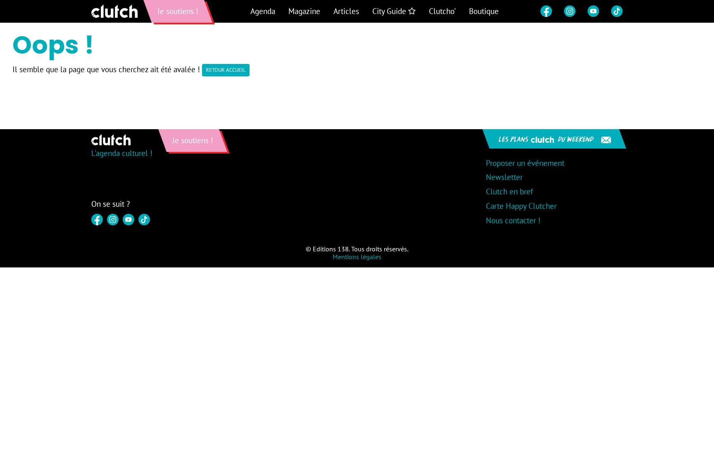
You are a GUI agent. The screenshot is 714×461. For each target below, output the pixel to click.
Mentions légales (357, 257)
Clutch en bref (509, 191)
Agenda (262, 11)
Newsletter (504, 177)
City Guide (390, 11)
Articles (346, 11)
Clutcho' (442, 11)
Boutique (484, 11)
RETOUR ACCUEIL (226, 69)
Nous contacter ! (513, 220)
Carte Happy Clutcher (521, 206)
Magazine (304, 11)
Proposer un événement (525, 163)
